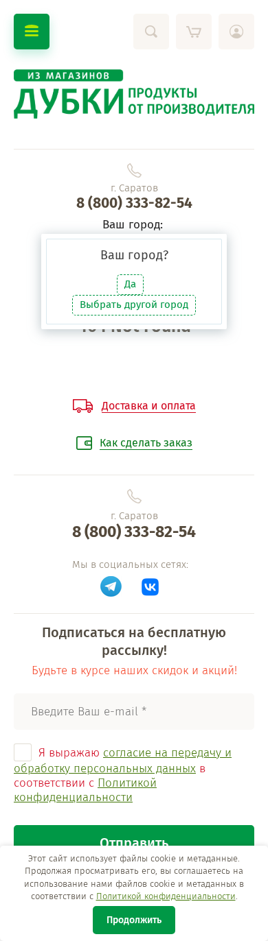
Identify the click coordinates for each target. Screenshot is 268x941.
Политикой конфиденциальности (166, 896)
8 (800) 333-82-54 (134, 203)
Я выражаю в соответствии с (123, 775)
